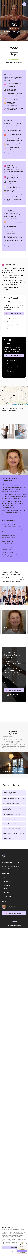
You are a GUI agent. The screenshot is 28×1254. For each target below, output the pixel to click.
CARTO (26, 404)
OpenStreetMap (16, 404)
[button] (14, 395)
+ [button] (2, 388)
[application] (14, 395)
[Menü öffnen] (24, 4)
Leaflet (10, 404)
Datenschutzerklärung (7, 1251)
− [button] (2, 391)
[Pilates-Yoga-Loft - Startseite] (5, 4)
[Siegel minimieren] (26, 1243)
